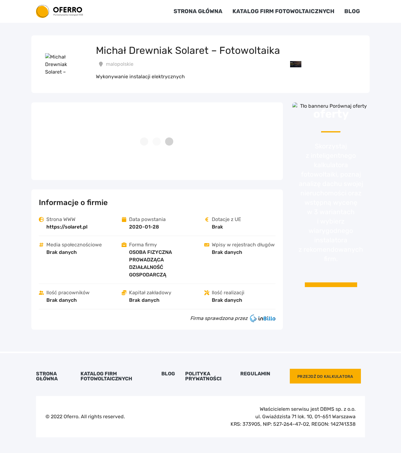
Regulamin (255, 373)
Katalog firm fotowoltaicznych (283, 11)
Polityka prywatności (203, 376)
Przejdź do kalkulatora (325, 376)
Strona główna (198, 11)
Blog (352, 11)
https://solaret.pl (66, 227)
